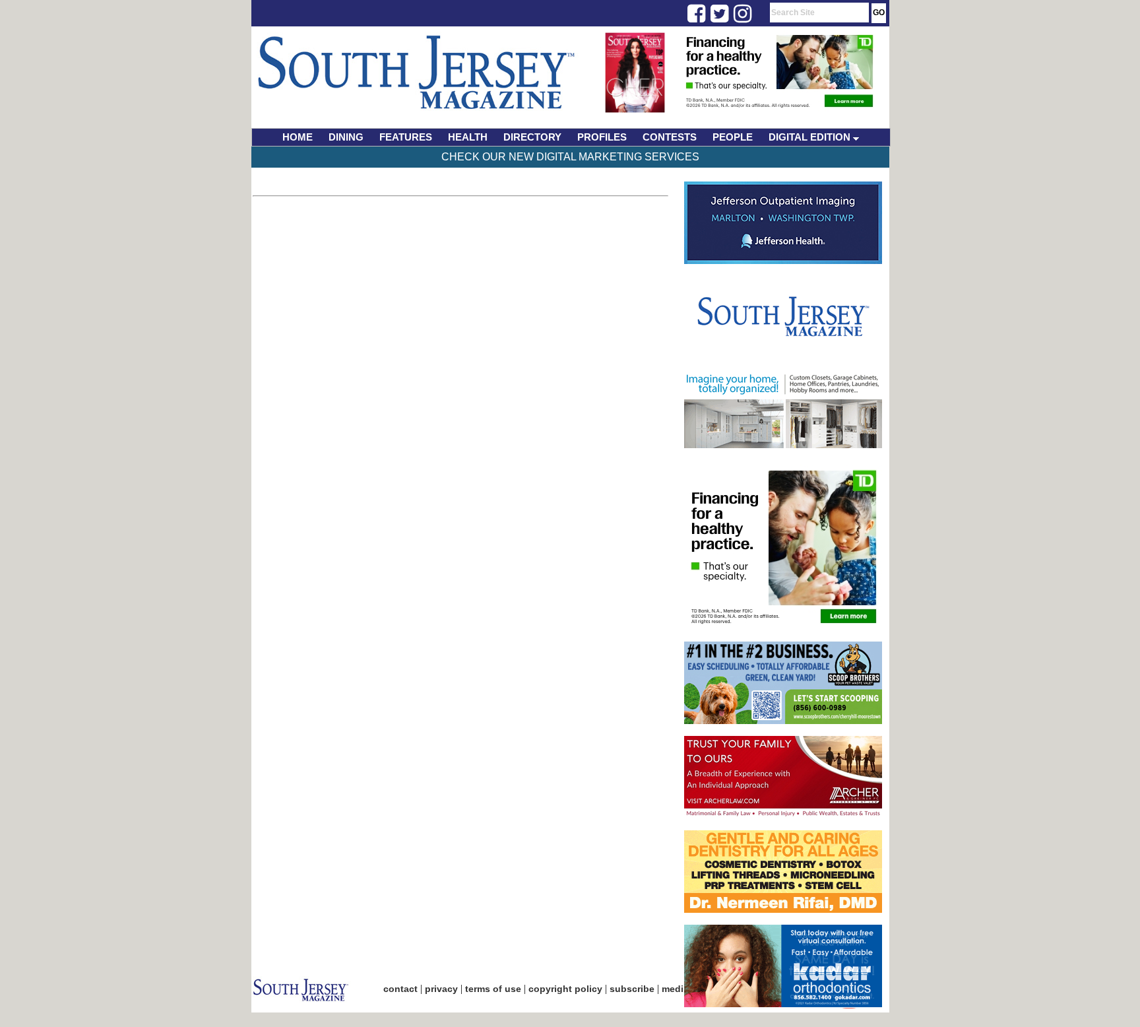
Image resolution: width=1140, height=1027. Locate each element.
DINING (346, 137)
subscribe (632, 988)
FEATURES (405, 137)
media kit (682, 988)
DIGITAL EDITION (811, 137)
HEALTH (468, 137)
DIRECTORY (532, 137)
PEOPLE (732, 137)
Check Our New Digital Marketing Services (570, 156)
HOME (297, 137)
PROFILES (602, 137)
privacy (441, 988)
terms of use (493, 988)
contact (400, 988)
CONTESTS (670, 137)
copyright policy (565, 988)
